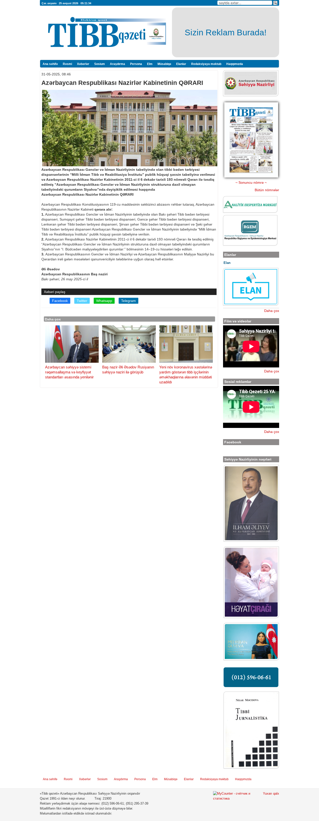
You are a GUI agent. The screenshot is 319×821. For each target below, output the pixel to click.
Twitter (82, 301)
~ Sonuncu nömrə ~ (251, 182)
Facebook (60, 301)
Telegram (128, 301)
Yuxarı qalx (271, 793)
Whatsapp (104, 301)
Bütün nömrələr (267, 190)
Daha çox (271, 311)
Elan (227, 263)
